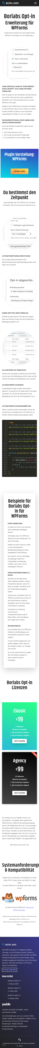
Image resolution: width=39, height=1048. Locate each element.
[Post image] (4, 982)
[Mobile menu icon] (35, 3)
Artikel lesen (19, 171)
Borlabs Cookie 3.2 (14, 995)
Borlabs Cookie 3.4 (14, 981)
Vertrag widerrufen (9, 970)
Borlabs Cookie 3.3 (14, 988)
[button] (3, 1044)
